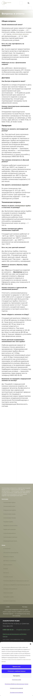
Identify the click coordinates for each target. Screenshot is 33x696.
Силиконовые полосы (9, 518)
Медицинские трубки (9, 510)
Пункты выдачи (7, 564)
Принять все (16, 666)
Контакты (6, 572)
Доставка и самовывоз (9, 560)
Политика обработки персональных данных (16, 580)
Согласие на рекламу (9, 601)
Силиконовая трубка (9, 502)
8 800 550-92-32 (8, 629)
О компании (6, 548)
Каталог (5, 568)
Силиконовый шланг (9, 506)
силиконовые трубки (23, 205)
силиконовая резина (20, 34)
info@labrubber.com (23, 629)
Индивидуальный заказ (10, 541)
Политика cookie (8, 592)
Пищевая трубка (8, 521)
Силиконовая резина (9, 533)
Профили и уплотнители (10, 525)
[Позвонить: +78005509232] (29, 8)
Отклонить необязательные (16, 671)
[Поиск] (28, 3)
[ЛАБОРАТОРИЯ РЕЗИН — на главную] (6, 3)
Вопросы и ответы (8, 556)
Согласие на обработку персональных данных (16, 584)
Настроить (16, 676)
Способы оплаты (8, 576)
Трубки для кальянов (9, 529)
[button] (30, 644)
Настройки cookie (8, 596)
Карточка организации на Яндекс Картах (14, 635)
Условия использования (10, 588)
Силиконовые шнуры (9, 514)
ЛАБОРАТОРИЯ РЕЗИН (16, 606)
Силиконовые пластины (10, 537)
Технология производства (10, 552)
